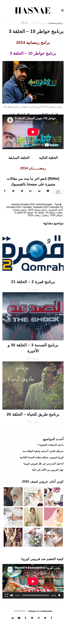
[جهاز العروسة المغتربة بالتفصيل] (33, 496)
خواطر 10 (39, 213)
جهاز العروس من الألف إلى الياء (48, 469)
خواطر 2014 (56, 215)
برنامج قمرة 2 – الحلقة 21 (33, 281)
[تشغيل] (59, 595)
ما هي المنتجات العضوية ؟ (50, 444)
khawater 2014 (41, 207)
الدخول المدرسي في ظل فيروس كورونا (44, 463)
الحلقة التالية (48, 158)
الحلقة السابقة (18, 158)
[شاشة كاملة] (6, 595)
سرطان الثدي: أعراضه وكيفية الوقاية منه (43, 451)
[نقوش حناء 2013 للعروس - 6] (13, 537)
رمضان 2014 (34, 215)
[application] (33, 581)
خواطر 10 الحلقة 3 (24, 213)
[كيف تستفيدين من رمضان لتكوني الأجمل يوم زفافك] (53, 516)
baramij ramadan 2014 (23, 204)
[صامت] (11, 595)
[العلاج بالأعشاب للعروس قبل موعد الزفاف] (53, 537)
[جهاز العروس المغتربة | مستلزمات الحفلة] (13, 516)
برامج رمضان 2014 (37, 210)
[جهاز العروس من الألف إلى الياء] (53, 496)
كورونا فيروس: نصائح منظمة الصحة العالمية (42, 457)
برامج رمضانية (20, 210)
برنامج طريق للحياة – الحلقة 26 (33, 414)
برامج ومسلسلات (55, 23)
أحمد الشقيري (55, 210)
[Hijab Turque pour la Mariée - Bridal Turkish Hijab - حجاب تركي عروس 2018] (13, 496)
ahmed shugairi (44, 204)
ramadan (27, 207)
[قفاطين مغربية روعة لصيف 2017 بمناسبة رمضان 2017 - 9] (33, 516)
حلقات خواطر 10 (54, 213)
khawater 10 (56, 207)
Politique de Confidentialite (40, 611)
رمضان (45, 215)
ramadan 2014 (13, 207)
